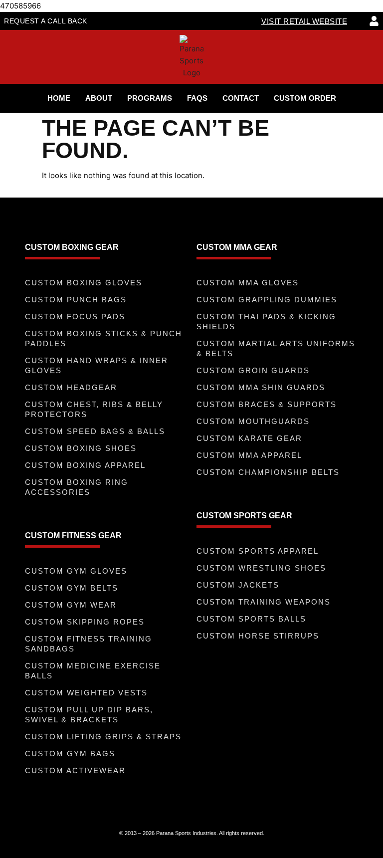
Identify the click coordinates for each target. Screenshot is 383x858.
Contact (240, 98)
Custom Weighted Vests (86, 692)
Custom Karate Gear (249, 438)
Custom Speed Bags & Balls (95, 431)
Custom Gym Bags (70, 753)
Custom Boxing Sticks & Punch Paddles (103, 338)
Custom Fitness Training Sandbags (88, 644)
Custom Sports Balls (251, 619)
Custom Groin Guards (253, 370)
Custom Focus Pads (75, 316)
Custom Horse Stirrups (257, 636)
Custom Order (305, 98)
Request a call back (45, 21)
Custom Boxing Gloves (83, 282)
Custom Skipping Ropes (85, 622)
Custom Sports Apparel (257, 551)
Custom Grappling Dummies (266, 299)
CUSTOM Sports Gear (244, 515)
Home (58, 98)
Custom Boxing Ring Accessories (76, 487)
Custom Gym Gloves (76, 571)
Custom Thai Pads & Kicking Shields (266, 321)
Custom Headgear (71, 387)
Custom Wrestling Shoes (261, 568)
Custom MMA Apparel (249, 455)
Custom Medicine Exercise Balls (93, 670)
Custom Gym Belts (71, 588)
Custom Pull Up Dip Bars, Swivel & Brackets (89, 714)
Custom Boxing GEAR (72, 247)
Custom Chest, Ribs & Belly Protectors (94, 409)
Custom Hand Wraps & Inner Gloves (96, 365)
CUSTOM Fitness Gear (73, 535)
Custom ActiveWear (75, 770)
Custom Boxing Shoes (81, 448)
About (98, 98)
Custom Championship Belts (268, 472)
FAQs (197, 98)
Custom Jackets (237, 585)
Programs (149, 98)
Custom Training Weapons (263, 602)
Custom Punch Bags (76, 299)
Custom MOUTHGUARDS (253, 421)
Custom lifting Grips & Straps (103, 736)
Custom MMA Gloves (247, 282)
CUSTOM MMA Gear (236, 247)
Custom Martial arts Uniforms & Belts (275, 348)
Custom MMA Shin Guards (260, 387)
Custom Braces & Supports (266, 404)
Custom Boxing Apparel (85, 465)
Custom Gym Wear (71, 605)
